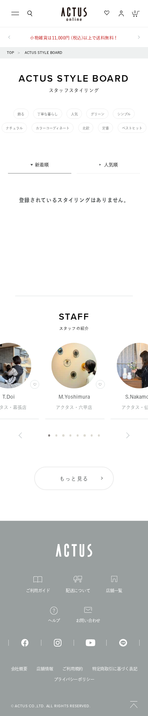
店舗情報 (44, 669)
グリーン (97, 114)
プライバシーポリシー (74, 679)
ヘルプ (54, 620)
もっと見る (74, 478)
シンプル (124, 114)
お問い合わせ (88, 620)
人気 (74, 114)
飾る (20, 114)
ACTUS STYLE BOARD (43, 52)
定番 (105, 128)
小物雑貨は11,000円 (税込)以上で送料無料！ (74, 38)
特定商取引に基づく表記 (114, 669)
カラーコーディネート (52, 128)
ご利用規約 (72, 669)
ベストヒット (132, 128)
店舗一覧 (114, 590)
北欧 (85, 128)
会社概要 (19, 669)
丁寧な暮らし (47, 114)
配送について (78, 590)
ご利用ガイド (38, 590)
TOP (10, 52)
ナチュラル (14, 128)
